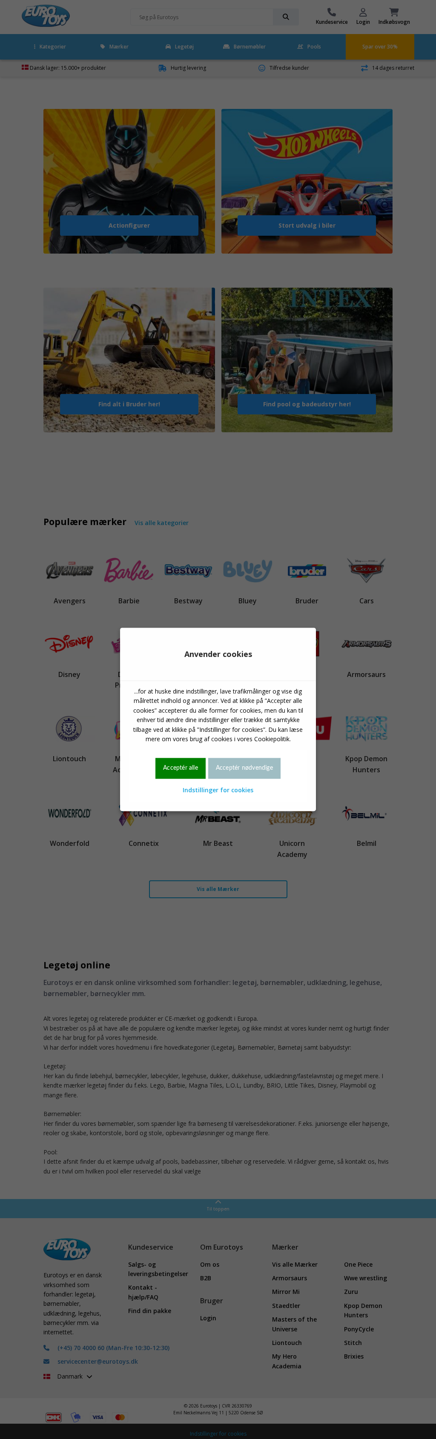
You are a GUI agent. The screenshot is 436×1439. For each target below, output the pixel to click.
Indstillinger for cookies (218, 790)
